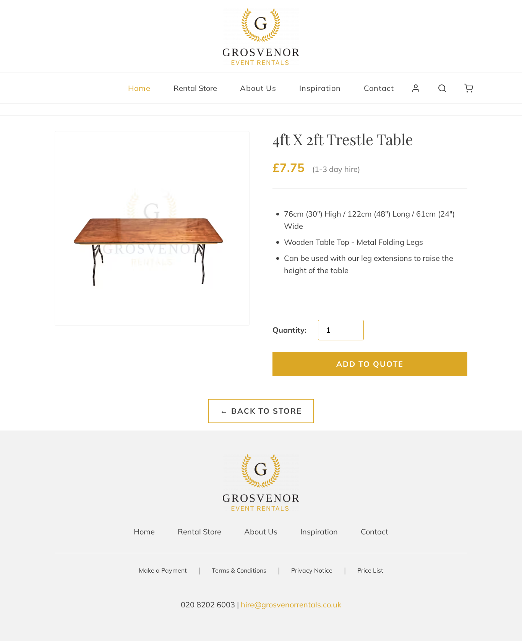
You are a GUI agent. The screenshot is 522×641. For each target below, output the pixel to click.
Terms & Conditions (239, 570)
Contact (379, 88)
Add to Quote (370, 364)
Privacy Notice (311, 570)
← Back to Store (261, 411)
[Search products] (442, 88)
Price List (370, 570)
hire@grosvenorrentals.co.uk (291, 604)
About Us (258, 88)
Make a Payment (163, 570)
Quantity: (289, 330)
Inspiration (320, 88)
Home (139, 88)
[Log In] (415, 88)
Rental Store (195, 88)
